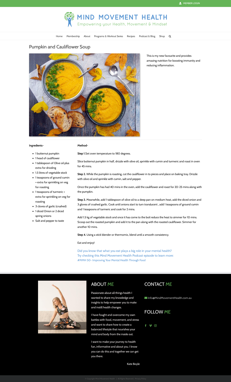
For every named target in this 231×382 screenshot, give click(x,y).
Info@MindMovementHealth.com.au (170, 298)
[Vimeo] (150, 325)
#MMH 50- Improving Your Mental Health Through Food (111, 260)
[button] (170, 36)
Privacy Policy (140, 378)
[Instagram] (155, 325)
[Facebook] (145, 325)
